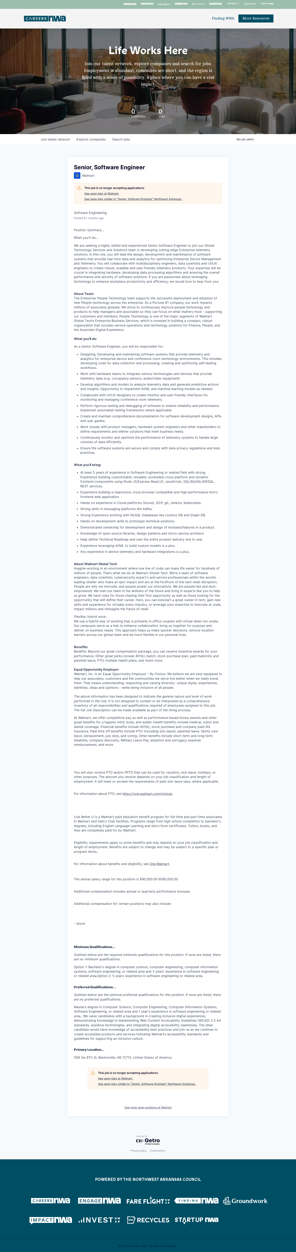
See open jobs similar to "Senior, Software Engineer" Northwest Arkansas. (133, 199)
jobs (121, 139)
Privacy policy (139, 1150)
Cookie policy (158, 1150)
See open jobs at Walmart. (101, 193)
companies (91, 139)
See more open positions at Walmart (148, 1107)
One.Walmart (159, 864)
